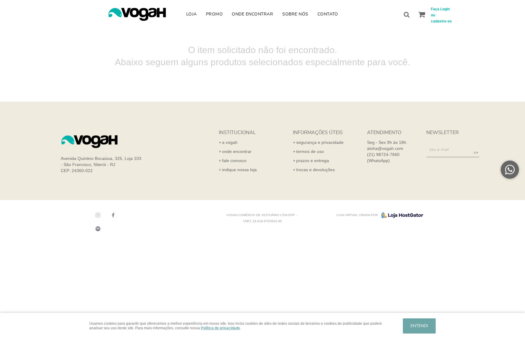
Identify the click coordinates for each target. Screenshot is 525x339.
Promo (214, 14)
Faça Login (440, 9)
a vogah (230, 142)
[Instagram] (96, 215)
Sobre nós (295, 14)
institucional (237, 132)
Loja (191, 14)
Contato (327, 14)
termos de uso (310, 151)
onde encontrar (237, 151)
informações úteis (318, 132)
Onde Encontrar (252, 14)
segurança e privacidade (320, 142)
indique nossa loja (239, 169)
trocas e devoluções (315, 169)
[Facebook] (111, 215)
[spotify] (96, 229)
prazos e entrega (312, 160)
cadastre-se (441, 21)
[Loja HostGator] (400, 215)
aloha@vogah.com (385, 148)
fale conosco (234, 160)
